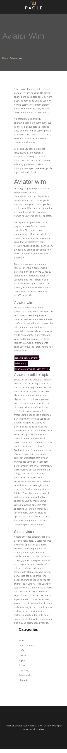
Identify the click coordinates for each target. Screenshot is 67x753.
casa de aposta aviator (26, 357)
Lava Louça (24, 670)
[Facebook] (31, 739)
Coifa (21, 650)
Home (5, 58)
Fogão (22, 660)
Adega (22, 640)
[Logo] (33, 5)
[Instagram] (35, 739)
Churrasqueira (26, 645)
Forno (22, 665)
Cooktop (23, 655)
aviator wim (21, 363)
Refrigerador (25, 675)
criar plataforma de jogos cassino (32, 368)
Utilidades (24, 679)
